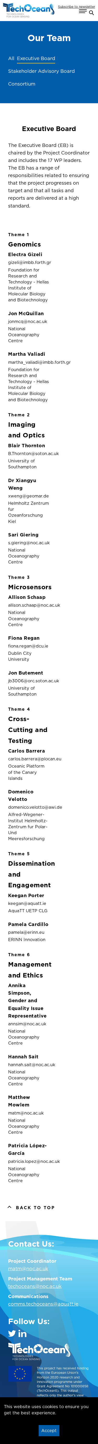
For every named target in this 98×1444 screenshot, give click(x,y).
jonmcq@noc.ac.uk (27, 321)
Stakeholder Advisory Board (41, 71)
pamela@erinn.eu (26, 932)
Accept (49, 1430)
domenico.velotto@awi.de (28, 807)
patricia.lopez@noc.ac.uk (28, 1161)
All (11, 58)
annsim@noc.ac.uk (27, 1023)
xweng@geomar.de (28, 496)
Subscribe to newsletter (76, 6)
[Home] (29, 10)
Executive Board (36, 58)
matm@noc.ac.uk (26, 1113)
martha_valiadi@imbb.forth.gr (28, 362)
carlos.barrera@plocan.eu (28, 758)
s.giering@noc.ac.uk (28, 542)
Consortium (21, 83)
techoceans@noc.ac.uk (34, 1286)
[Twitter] (12, 1333)
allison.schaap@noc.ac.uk (28, 605)
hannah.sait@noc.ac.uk (28, 1064)
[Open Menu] (83, 11)
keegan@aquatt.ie (27, 903)
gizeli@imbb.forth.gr (28, 262)
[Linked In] (22, 1333)
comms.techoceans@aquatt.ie (43, 1303)
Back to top (35, 1207)
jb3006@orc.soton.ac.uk (28, 680)
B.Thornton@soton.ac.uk (28, 453)
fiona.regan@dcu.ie (28, 646)
